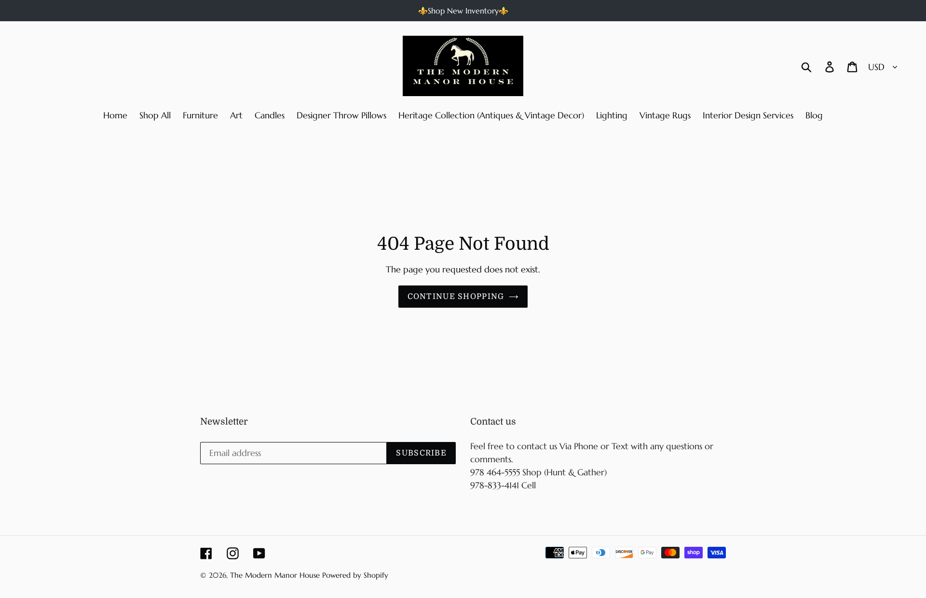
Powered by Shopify (355, 575)
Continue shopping (456, 296)
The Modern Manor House (275, 575)
